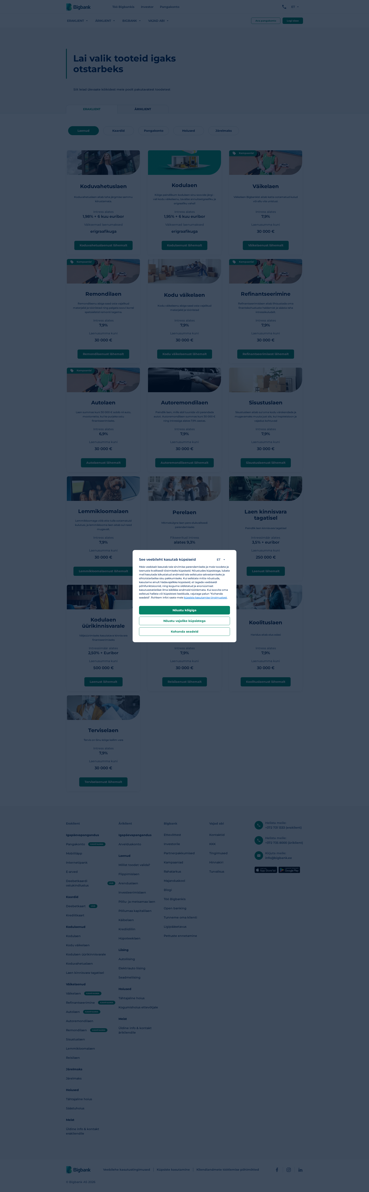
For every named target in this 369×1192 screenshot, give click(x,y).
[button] (222, 559)
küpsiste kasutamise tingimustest (205, 597)
